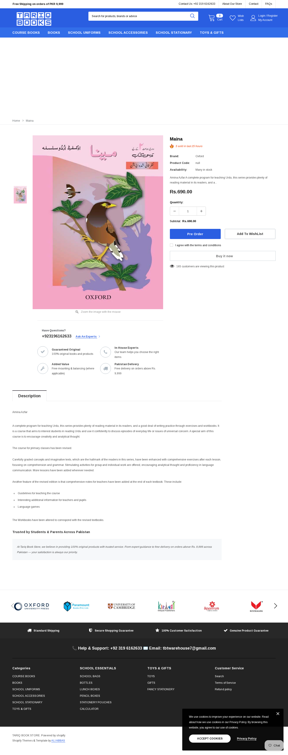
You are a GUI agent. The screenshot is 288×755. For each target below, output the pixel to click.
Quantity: (176, 202)
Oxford (200, 156)
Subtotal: (175, 221)
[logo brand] (31, 606)
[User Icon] (253, 18)
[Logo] (34, 17)
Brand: (174, 156)
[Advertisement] (144, 82)
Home (16, 120)
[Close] (278, 714)
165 (178, 266)
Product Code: (180, 163)
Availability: (178, 169)
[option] (98, 222)
